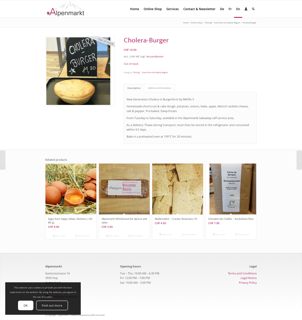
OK (26, 305)
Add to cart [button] (60, 235)
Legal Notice (249, 278)
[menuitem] (134, 9)
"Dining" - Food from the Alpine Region (150, 72)
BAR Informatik (98, 315)
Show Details (83, 235)
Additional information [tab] (159, 88)
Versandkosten (155, 56)
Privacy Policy (248, 283)
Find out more (52, 305)
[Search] (253, 9)
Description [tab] (134, 88)
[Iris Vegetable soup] (299, 160)
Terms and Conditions (242, 273)
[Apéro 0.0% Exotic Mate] (2, 160)
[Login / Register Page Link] (246, 9)
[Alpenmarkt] (65, 9)
